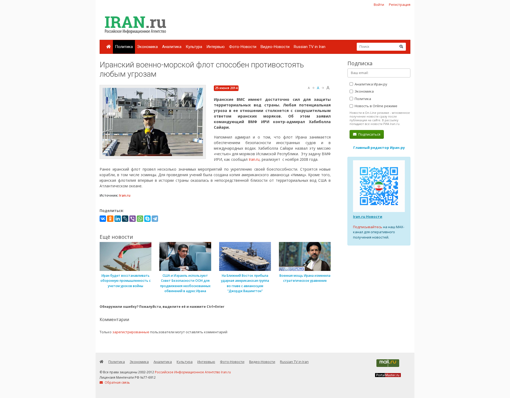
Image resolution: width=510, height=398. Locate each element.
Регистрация (399, 4)
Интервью (215, 46)
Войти (379, 4)
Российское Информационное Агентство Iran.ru (193, 372)
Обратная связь (117, 382)
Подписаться (369, 134)
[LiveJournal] (125, 218)
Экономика (147, 46)
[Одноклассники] (110, 218)
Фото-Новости (242, 46)
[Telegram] (155, 218)
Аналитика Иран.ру (370, 84)
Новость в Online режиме (375, 105)
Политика (124, 46)
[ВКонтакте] (103, 218)
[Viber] (132, 218)
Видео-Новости (275, 46)
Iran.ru (254, 159)
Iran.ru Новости (367, 216)
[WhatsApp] (140, 218)
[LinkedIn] (117, 218)
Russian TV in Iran (309, 46)
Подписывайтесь (367, 226)
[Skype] (147, 218)
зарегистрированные (130, 332)
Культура (194, 46)
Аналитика (171, 46)
